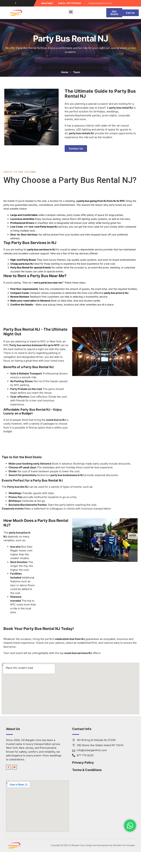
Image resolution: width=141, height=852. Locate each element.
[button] (71, 12)
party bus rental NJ (121, 107)
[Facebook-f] (15, 3)
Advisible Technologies (124, 845)
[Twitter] (14, 767)
